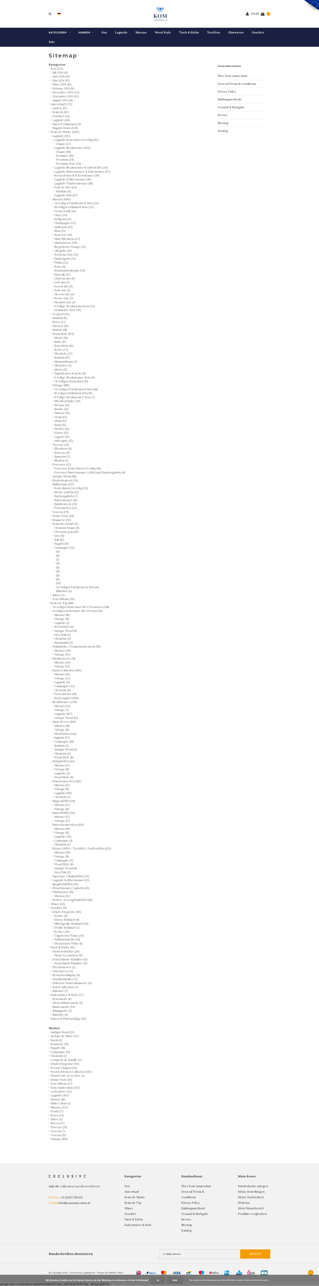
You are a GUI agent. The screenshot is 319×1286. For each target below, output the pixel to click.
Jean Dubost (63, 599)
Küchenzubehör (65, 951)
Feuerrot (63, 235)
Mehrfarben (65, 733)
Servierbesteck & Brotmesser (76, 175)
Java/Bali (62, 634)
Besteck (60, 112)
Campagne (64, 547)
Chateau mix (64, 278)
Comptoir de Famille (66, 1060)
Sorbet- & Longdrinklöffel (72, 900)
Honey (61, 432)
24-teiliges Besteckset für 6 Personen (80, 607)
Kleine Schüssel (66, 919)
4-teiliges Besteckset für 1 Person (77, 611)
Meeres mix (64, 294)
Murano (141, 32)
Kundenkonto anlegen (253, 1186)
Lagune (61, 437)
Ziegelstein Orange (70, 247)
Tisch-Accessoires (68, 955)
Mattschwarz (65, 242)
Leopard (60, 314)
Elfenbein (63, 448)
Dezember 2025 (65, 92)
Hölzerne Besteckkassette (72, 983)
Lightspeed (89, 1272)
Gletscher (62, 365)
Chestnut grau (66, 532)
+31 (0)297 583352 (71, 1197)
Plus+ (121, 1272)
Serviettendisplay (66, 975)
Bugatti (61, 543)
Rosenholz (63, 345)
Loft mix (62, 282)
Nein (175, 1280)
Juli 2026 (60, 72)
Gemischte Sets (67, 310)
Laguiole (121, 32)
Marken (84, 32)
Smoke (61, 409)
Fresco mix (63, 298)
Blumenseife (63, 1007)
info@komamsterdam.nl (74, 1203)
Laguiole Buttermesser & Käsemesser (82, 171)
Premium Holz (68, 163)
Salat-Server (64, 721)
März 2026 (61, 84)
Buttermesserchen (67, 824)
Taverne (60, 444)
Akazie (61, 337)
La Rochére (61, 1091)
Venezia (60, 512)
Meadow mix (64, 302)
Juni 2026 (61, 76)
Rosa (60, 266)
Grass (60, 417)
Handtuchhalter (64, 979)
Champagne (65, 223)
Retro (59, 322)
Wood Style (163, 32)
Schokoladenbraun (69, 270)
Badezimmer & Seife (67, 995)
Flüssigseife (62, 1011)
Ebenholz (63, 353)
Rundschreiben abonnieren (71, 1254)
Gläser (58, 904)
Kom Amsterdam (65, 1087)
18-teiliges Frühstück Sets (74, 207)
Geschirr (258, 32)
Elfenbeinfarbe (67, 401)
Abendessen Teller (68, 943)
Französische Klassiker (70, 959)
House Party (63, 516)
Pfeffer (61, 429)
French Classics (64, 1068)
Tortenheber (65, 508)
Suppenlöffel (63, 801)
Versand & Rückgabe (231, 107)
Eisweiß (62, 274)
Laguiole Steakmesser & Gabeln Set (81, 167)
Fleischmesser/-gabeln (70, 888)
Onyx (60, 215)
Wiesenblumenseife (67, 1003)
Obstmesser (62, 892)
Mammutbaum (65, 361)
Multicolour (63, 484)
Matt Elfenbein (67, 239)
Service (223, 115)
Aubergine (63, 440)
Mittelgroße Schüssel (71, 923)
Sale (52, 42)
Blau (60, 231)
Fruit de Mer (65, 187)
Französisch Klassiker (70, 963)
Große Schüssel (66, 927)
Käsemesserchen (66, 781)
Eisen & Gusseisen (66, 124)
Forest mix (63, 286)
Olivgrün (63, 250)
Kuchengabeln (66, 496)
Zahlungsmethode (230, 99)
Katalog (223, 130)
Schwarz (62, 452)
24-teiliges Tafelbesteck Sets (76, 203)
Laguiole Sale (66, 195)
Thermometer (64, 967)
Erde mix (62, 290)
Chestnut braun (66, 528)
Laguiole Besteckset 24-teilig (76, 140)
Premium (65, 159)
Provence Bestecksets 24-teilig (77, 468)
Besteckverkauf (65, 524)
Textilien (213, 32)
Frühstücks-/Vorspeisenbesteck (76, 646)
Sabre (58, 595)
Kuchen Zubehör (66, 670)
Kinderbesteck (65, 480)
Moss (60, 421)
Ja (158, 1280)
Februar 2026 (63, 88)
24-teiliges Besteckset (71, 381)
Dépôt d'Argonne (66, 912)
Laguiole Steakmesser (72, 148)
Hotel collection (65, 987)
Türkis (61, 262)
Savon (57, 1123)
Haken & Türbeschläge (68, 1018)
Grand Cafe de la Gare (68, 1075)
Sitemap (223, 123)
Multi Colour (60, 1103)
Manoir (59, 330)
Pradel (57, 1111)
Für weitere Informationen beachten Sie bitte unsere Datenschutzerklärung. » (229, 1280)
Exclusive (64, 155)
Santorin (62, 456)
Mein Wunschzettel (251, 1208)
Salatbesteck (65, 504)
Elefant (61, 405)
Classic (63, 144)
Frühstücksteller (67, 939)
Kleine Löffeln (66, 492)
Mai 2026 (60, 80)
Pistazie (62, 413)
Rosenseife (61, 999)
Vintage (60, 385)
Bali (59, 539)
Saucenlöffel (63, 813)
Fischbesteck (63, 658)
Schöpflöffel (63, 761)
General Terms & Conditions (237, 84)
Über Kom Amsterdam (232, 76)
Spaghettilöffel (65, 884)
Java (59, 535)
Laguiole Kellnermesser (72, 179)
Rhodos (61, 460)
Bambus (59, 318)
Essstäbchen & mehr (70, 373)
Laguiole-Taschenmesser (73, 183)
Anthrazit (63, 227)
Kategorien (58, 32)
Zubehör (64, 591)
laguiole (61, 737)
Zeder (61, 349)
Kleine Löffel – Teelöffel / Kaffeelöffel (81, 848)
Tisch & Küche (189, 32)
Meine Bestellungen (251, 1191)
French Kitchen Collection (71, 1071)
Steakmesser (64, 702)
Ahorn (60, 369)
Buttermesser (65, 500)
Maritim (63, 191)
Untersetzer (62, 971)
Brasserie (61, 520)
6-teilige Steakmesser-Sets (74, 377)
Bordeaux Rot (66, 254)
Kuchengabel (66, 698)
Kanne (60, 916)
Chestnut (62, 638)
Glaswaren (235, 32)
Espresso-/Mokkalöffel (70, 876)
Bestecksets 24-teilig (71, 488)
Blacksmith (63, 642)
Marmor (60, 326)
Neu (104, 32)
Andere (59, 108)
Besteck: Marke (65, 132)
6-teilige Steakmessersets (74, 306)
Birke (60, 342)
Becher (62, 931)
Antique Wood (64, 476)
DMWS (112, 1272)
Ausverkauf (61, 104)
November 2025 (65, 96)
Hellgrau (62, 219)
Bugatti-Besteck (65, 128)
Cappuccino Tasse (69, 935)
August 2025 (62, 100)
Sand (60, 425)
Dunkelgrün (65, 258)
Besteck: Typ (62, 603)
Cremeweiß (65, 211)
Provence (61, 464)
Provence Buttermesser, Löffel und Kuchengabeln (89, 472)
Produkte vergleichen (252, 1214)
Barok (56, 1040)
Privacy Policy (227, 91)
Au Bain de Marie (65, 1036)
